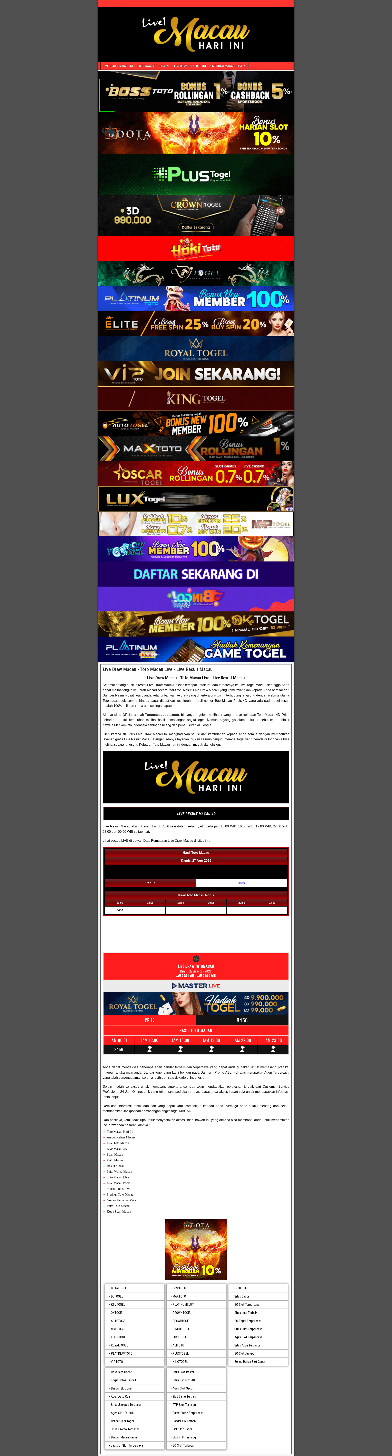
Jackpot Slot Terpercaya (127, 1445)
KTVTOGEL (118, 1305)
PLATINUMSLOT (183, 1305)
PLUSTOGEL (181, 1353)
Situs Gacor (241, 1296)
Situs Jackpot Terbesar (126, 1405)
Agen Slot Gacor (183, 1388)
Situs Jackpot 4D (184, 1380)
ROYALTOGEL (119, 1345)
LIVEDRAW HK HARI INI (118, 66)
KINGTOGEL (180, 1362)
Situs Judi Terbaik (245, 1313)
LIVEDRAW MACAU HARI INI (228, 66)
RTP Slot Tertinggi (184, 1405)
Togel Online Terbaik (124, 1380)
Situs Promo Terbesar (125, 1429)
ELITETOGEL (119, 1337)
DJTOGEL (117, 1296)
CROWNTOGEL (182, 1313)
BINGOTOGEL (181, 1329)
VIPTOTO (117, 1362)
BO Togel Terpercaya (247, 1321)
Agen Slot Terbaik (122, 1413)
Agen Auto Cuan (121, 1396)
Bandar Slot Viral (121, 1388)
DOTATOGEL (119, 1288)
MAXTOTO (179, 1296)
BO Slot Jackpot (245, 1353)
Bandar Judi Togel (122, 1421)
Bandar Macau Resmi (124, 1437)
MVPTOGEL (118, 1329)
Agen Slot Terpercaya (248, 1337)
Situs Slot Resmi (183, 1372)
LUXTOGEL (180, 1337)
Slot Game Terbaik (184, 1396)
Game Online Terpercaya (188, 1413)
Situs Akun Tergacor (247, 1345)
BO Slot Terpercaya (246, 1305)
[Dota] (196, 1249)
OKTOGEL (117, 1313)
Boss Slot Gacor (121, 1372)
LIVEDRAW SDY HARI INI (190, 66)
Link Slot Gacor (182, 1429)
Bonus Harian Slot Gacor (249, 1362)
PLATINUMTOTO (122, 1353)
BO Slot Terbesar (184, 1445)
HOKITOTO (241, 1288)
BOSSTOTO (180, 1288)
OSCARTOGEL (181, 1321)
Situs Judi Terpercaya (248, 1329)
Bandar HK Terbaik (184, 1421)
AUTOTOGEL (119, 1321)
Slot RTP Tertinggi (184, 1437)
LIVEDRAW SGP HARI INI (153, 66)
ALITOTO (178, 1345)
